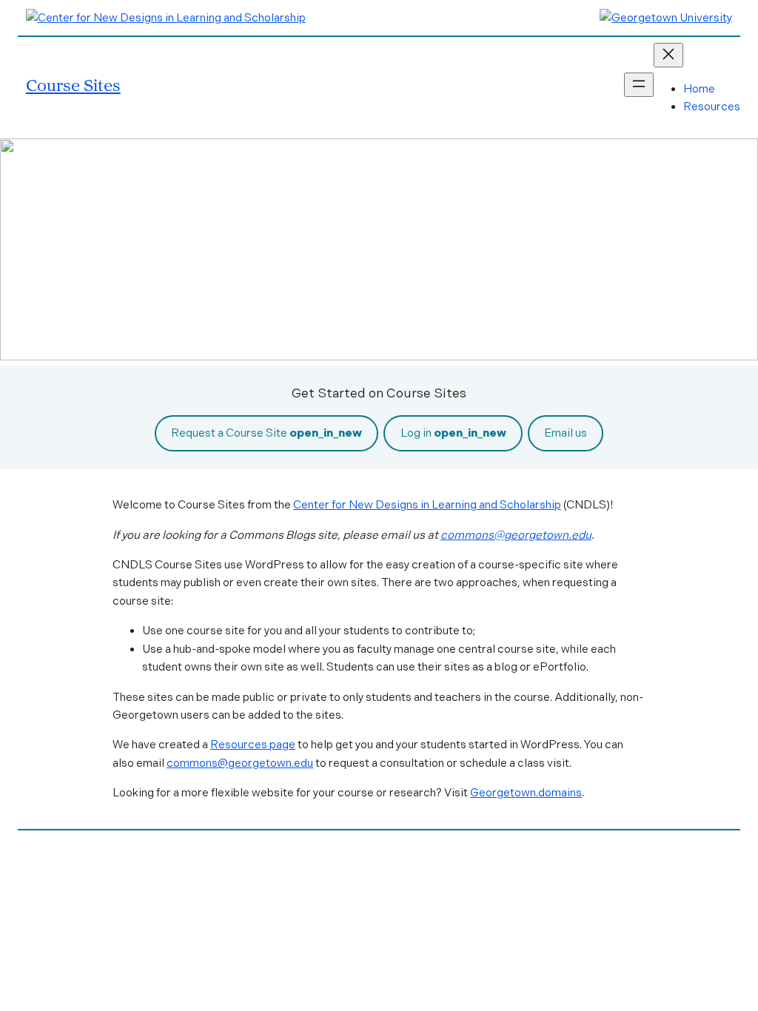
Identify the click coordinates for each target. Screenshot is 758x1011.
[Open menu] (639, 85)
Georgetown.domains (526, 792)
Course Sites (73, 85)
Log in (453, 433)
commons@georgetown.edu (515, 535)
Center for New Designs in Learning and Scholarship (427, 504)
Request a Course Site (266, 433)
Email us (565, 433)
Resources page (252, 744)
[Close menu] (668, 55)
